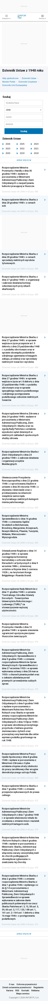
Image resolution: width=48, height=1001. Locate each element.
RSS (17, 990)
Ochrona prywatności (27, 984)
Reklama (35, 990)
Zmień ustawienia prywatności (16, 987)
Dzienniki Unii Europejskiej (14, 85)
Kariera (9, 990)
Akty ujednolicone (10, 78)
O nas (11, 984)
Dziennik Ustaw (29, 78)
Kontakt (25, 990)
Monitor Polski (8, 82)
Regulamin (39, 987)
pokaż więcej (23, 934)
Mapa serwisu (22, 993)
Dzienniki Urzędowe (28, 82)
